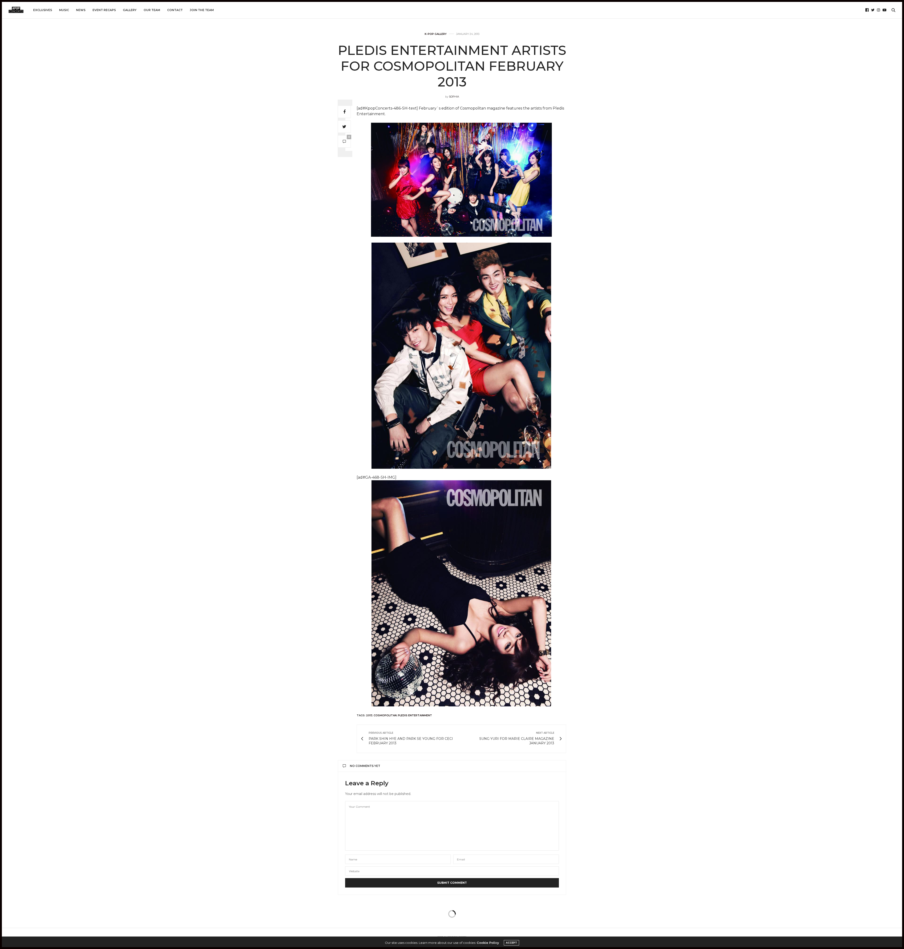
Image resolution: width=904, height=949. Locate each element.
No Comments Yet (365, 766)
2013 (369, 715)
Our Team (152, 10)
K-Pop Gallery (436, 34)
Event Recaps (104, 10)
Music (64, 10)
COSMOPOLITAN (385, 715)
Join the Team (202, 10)
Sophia (454, 96)
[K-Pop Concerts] (16, 10)
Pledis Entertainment (415, 715)
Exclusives (42, 10)
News (80, 10)
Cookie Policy (488, 943)
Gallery (130, 10)
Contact (175, 10)
